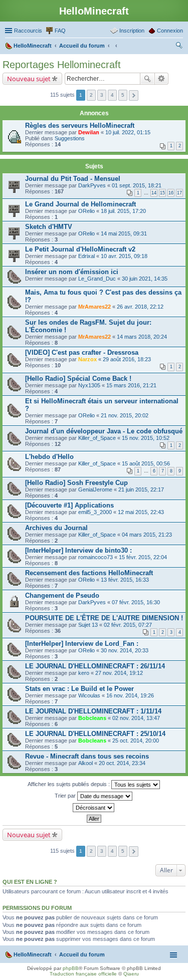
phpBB (71, 968)
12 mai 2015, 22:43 (141, 512)
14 (153, 192)
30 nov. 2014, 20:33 (124, 650)
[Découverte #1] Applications (69, 505)
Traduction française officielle (83, 973)
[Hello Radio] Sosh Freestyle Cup (76, 482)
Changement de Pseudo (62, 595)
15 (162, 192)
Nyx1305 (89, 385)
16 (170, 192)
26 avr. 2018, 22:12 (140, 307)
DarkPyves (92, 185)
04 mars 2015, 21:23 (147, 535)
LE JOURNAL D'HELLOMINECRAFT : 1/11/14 (93, 711)
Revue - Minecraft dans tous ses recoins (87, 756)
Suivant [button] (133, 95)
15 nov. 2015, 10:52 (145, 438)
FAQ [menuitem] (60, 31)
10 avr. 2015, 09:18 (124, 256)
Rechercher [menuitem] (179, 47)
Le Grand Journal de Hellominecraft (80, 204)
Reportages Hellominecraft (62, 64)
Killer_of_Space (97, 438)
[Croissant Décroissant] (94, 807)
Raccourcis (28, 31)
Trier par (66, 796)
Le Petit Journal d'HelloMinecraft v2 (80, 249)
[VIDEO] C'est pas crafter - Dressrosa (81, 352)
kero (83, 673)
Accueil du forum (82, 954)
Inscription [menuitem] (131, 31)
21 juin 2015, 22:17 (141, 489)
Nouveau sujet (29, 78)
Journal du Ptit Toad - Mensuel (72, 178)
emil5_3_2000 (95, 512)
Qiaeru (131, 973)
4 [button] (112, 95)
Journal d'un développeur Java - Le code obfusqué (103, 431)
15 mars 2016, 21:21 (131, 385)
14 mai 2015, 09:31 (124, 233)
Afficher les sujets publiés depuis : (69, 784)
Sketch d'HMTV (48, 226)
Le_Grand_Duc (97, 279)
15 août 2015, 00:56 (146, 463)
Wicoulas (89, 695)
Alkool (85, 763)
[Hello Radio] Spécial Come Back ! (78, 378)
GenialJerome (95, 489)
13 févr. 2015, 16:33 (125, 580)
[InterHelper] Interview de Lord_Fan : (81, 643)
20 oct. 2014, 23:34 (122, 763)
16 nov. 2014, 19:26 (130, 695)
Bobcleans (92, 718)
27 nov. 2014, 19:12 (119, 673)
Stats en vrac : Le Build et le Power (79, 688)
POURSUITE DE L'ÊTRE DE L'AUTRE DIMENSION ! (104, 618)
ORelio (86, 211)
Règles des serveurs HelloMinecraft (79, 125)
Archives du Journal (56, 528)
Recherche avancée (161, 79)
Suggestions (70, 138)
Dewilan (88, 132)
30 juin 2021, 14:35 (144, 279)
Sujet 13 (88, 625)
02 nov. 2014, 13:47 (136, 718)
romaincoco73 (95, 557)
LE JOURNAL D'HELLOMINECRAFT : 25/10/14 (95, 734)
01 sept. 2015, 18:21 (136, 185)
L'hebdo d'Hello (49, 456)
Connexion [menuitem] (170, 31)
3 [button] (101, 95)
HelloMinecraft (33, 954)
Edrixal (86, 256)
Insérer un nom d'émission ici (71, 272)
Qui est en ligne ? (30, 882)
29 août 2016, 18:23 (127, 359)
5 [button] (122, 95)
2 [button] (91, 95)
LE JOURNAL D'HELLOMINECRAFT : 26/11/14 (95, 666)
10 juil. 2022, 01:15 (127, 132)
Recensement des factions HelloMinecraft (89, 573)
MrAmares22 (94, 307)
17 (179, 192)
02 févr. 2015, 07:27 (128, 625)
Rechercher (147, 79)
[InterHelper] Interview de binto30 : (78, 550)
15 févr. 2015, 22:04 (143, 557)
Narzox (87, 359)
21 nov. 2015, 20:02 (124, 415)
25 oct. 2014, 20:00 (135, 741)
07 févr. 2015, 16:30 (136, 602)
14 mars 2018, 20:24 (142, 337)
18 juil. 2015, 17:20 (123, 211)
